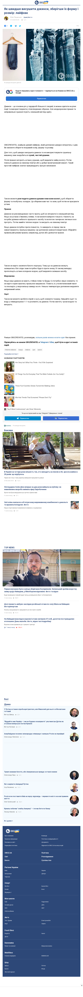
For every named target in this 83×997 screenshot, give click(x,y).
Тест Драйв (8, 920)
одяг (33, 349)
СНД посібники (9, 911)
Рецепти (7, 933)
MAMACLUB (45, 956)
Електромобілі (46, 920)
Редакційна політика (10, 354)
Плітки (44, 965)
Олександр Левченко (11, 737)
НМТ (43, 908)
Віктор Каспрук (9, 727)
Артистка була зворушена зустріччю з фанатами (20, 492)
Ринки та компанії (10, 946)
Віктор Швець (9, 714)
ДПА (43, 905)
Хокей (6, 889)
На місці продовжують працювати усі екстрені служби (22, 610)
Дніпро (44, 873)
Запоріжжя (8, 873)
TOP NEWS (9, 547)
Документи (45, 842)
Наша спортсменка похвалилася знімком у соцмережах (23, 508)
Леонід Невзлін (9, 812)
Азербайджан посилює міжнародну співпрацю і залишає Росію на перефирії (34, 734)
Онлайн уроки (9, 905)
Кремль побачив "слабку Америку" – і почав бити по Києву (27, 809)
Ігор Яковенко (9, 787)
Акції (6, 923)
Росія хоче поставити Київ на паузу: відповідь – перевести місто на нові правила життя (36, 797)
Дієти (6, 936)
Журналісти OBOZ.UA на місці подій (52, 845)
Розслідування (47, 857)
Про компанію (9, 835)
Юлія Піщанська (16, 17)
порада (20, 349)
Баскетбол (45, 886)
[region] (41, 128)
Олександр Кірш (9, 775)
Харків (44, 870)
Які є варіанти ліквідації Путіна (16, 784)
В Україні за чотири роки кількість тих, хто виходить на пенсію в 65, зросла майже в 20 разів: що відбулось (41, 473)
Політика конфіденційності (50, 839)
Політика (45, 853)
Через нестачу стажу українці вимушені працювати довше (24, 478)
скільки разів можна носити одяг (50, 337)
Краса (6, 969)
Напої (43, 933)
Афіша (7, 965)
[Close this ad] (81, 985)
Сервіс (44, 923)
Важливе (8, 430)
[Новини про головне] (7, 426)
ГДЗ (6, 901)
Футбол (7, 886)
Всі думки (8, 821)
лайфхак (27, 349)
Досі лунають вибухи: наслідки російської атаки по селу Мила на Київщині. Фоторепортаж (37, 605)
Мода (43, 969)
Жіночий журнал (10, 972)
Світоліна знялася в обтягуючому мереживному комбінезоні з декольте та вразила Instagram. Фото (36, 503)
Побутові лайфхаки (10, 349)
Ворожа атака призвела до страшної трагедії (19, 624)
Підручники (45, 901)
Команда (44, 835)
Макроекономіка (47, 946)
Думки (7, 704)
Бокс (43, 889)
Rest (6, 699)
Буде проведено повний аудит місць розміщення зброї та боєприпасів (28, 595)
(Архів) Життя (28, 17)
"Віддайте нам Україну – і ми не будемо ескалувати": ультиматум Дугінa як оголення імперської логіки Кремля (34, 723)
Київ (6, 870)
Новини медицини (10, 956)
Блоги (7, 860)
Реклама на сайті (10, 842)
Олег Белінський (9, 802)
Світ (6, 857)
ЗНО (6, 908)
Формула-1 (8, 892)
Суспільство (46, 860)
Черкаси (7, 877)
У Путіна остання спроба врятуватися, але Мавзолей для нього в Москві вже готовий (34, 710)
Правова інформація (11, 839)
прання (40, 349)
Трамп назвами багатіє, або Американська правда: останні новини (30, 772)
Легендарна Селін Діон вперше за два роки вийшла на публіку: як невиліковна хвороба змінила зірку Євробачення (32, 488)
